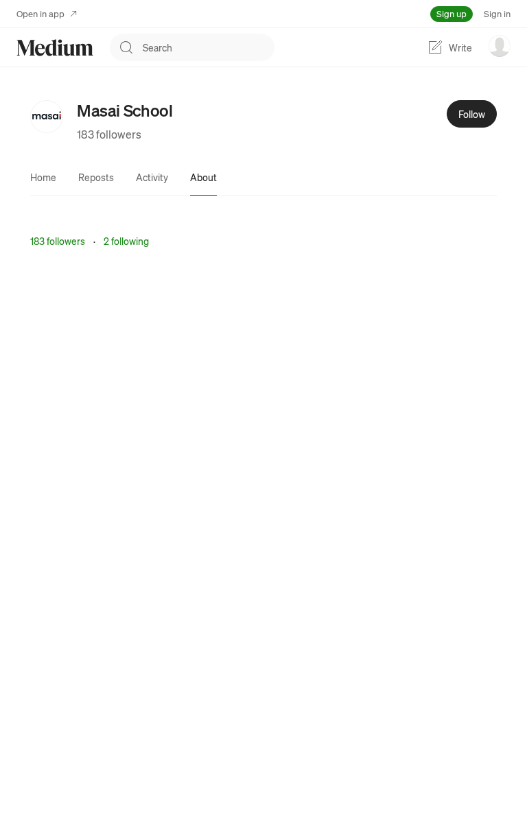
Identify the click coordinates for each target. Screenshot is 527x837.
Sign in (497, 13)
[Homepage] (54, 47)
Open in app (40, 13)
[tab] (43, 177)
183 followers (109, 134)
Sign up (451, 13)
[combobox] (208, 47)
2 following (126, 241)
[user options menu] (500, 46)
